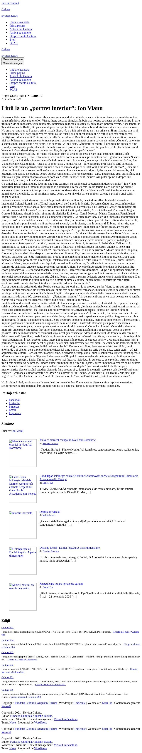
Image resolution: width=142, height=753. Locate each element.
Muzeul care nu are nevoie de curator (61, 583)
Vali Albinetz (49, 515)
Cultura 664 (7, 640)
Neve (12, 722)
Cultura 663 (7, 652)
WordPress (40, 722)
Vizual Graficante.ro (65, 719)
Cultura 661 (7, 677)
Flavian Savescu (51, 551)
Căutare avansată (19, 22)
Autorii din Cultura (21, 29)
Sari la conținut (10, 3)
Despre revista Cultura (23, 36)
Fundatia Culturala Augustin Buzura (36, 702)
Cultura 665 (7, 627)
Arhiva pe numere (20, 32)
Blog (12, 39)
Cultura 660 (7, 689)
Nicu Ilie (107, 702)
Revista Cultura (50, 443)
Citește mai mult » (22, 659)
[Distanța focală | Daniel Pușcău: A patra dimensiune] (23, 573)
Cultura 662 (7, 665)
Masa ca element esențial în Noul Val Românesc (68, 440)
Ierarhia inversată (50, 511)
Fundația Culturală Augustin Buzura (31, 715)
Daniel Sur (48, 482)
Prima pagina (17, 25)
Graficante (79, 702)
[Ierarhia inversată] (23, 537)
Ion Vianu (17, 430)
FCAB (14, 43)
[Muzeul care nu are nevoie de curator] (23, 609)
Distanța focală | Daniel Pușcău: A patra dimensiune (70, 547)
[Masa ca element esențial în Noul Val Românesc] (23, 466)
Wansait (6, 706)
